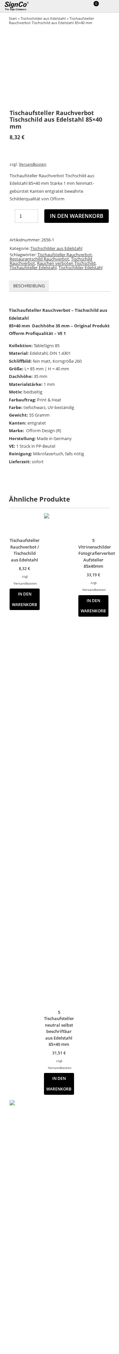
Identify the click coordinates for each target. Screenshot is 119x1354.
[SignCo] (20, 6)
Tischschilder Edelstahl (80, 267)
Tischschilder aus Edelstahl (43, 18)
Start (13, 18)
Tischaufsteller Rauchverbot (64, 255)
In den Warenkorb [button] (24, 599)
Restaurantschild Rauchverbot (39, 259)
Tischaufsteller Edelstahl (33, 267)
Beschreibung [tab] (29, 286)
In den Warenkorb (76, 216)
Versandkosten (32, 164)
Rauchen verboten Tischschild (66, 263)
